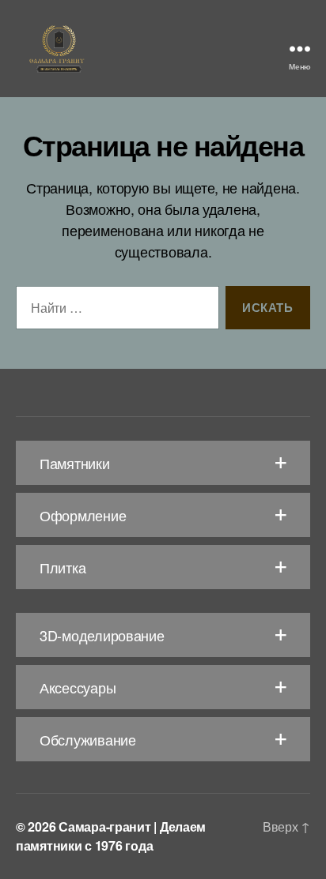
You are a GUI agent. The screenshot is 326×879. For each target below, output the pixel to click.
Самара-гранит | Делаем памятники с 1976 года (111, 836)
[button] (163, 463)
